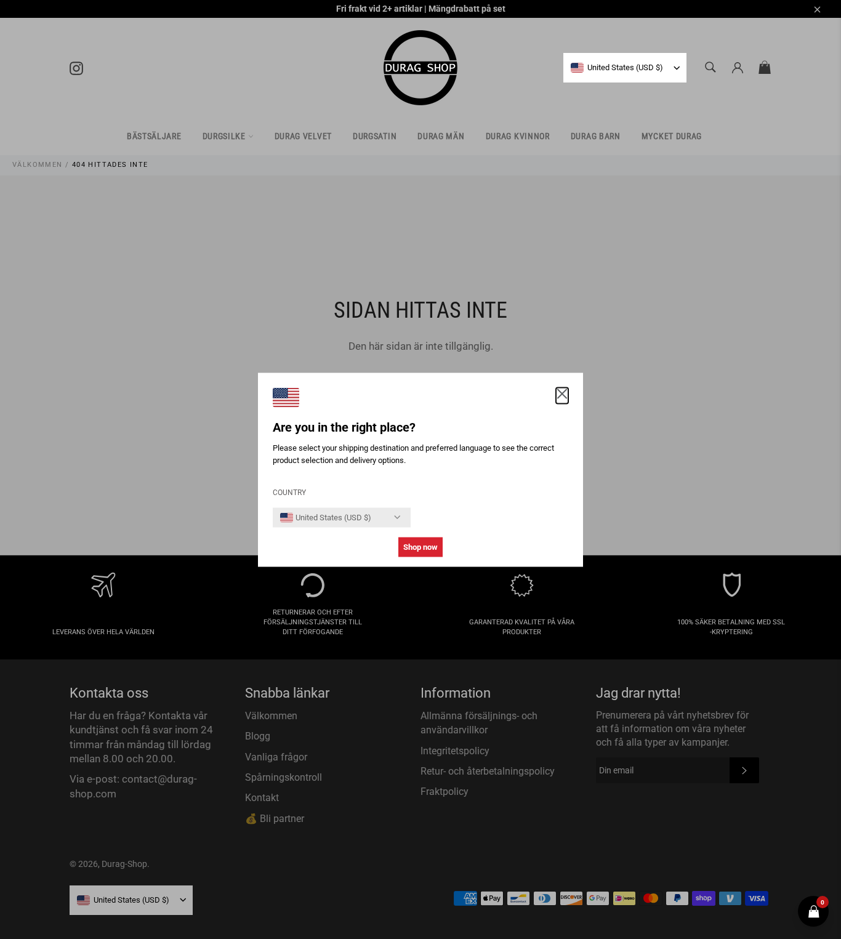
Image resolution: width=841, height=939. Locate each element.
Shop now (420, 546)
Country (289, 492)
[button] (562, 395)
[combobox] (617, 67)
